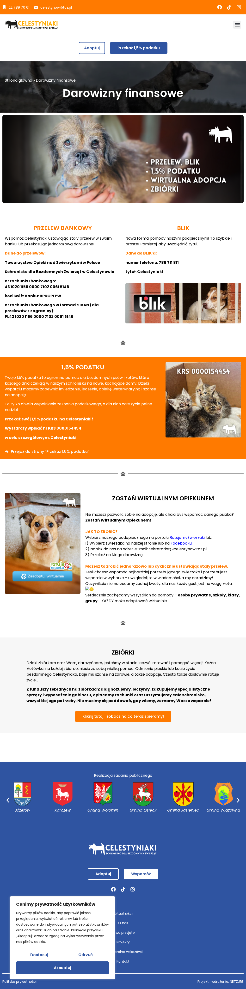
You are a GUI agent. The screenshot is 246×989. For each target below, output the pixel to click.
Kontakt (123, 961)
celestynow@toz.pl (56, 7)
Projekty (123, 942)
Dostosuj (39, 955)
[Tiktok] (229, 7)
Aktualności (123, 913)
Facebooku (181, 543)
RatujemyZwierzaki (187, 537)
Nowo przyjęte (123, 932)
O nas (123, 923)
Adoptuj (92, 48)
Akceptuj (62, 968)
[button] (237, 25)
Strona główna (18, 80)
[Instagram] (239, 7)
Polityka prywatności (19, 981)
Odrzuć (85, 955)
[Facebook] (219, 7)
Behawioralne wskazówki (123, 951)
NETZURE (237, 981)
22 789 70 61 (19, 7)
